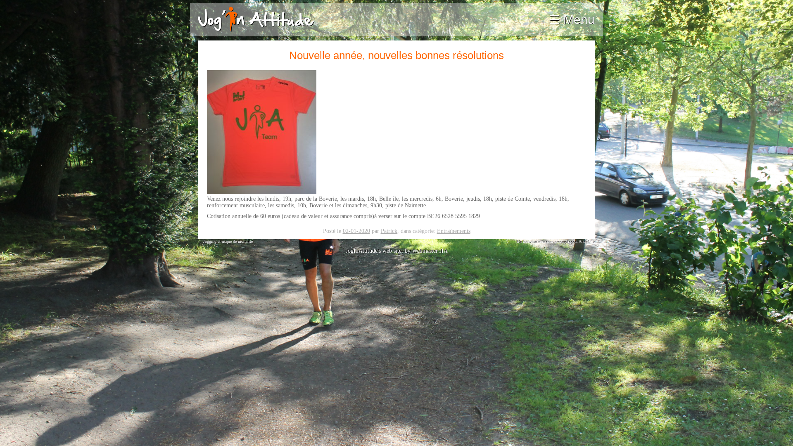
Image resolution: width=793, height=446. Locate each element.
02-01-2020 (356, 231)
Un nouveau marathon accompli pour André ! (555, 241)
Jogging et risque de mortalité (226, 241)
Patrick (389, 231)
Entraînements (453, 231)
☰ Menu (572, 19)
